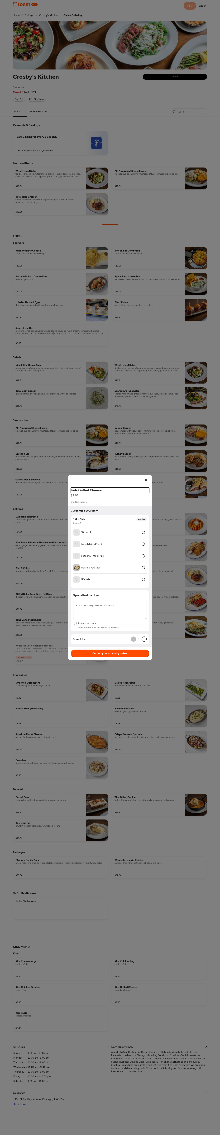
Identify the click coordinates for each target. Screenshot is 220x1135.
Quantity (79, 639)
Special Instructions (86, 595)
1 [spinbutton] (139, 639)
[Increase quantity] (144, 639)
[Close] (146, 480)
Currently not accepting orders (110, 653)
